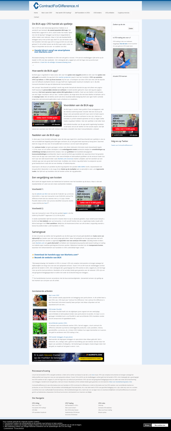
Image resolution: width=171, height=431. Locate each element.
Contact (36, 17)
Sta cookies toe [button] (160, 425)
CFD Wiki (34, 410)
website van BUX (42, 194)
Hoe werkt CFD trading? (63, 13)
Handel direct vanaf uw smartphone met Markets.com (52, 51)
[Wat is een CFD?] (40, 300)
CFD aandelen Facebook (39, 412)
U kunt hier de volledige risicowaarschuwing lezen (55, 62)
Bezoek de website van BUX (47, 257)
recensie (70, 159)
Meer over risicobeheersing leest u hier (120, 382)
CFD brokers (98, 13)
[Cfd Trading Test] (125, 58)
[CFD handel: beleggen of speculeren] (40, 342)
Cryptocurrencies (123, 13)
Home (36, 13)
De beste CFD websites (105, 408)
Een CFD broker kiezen (71, 410)
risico (93, 375)
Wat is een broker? (70, 408)
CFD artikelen (109, 13)
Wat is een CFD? (47, 13)
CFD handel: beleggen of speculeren (61, 337)
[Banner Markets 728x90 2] (68, 357)
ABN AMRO (81, 167)
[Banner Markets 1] (47, 114)
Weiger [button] (147, 425)
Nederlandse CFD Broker (72, 412)
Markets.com (62, 159)
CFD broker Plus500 (55, 309)
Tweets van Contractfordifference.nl (121, 145)
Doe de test (123, 44)
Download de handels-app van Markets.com (55, 254)
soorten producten (65, 77)
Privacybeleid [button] (19, 428)
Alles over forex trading (105, 410)
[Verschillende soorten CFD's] (40, 328)
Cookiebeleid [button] (8, 428)
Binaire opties (102, 412)
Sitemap (100, 405)
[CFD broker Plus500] (40, 314)
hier (45, 203)
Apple (65, 213)
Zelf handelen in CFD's (82, 13)
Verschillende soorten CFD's (58, 323)
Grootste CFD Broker (71, 414)
